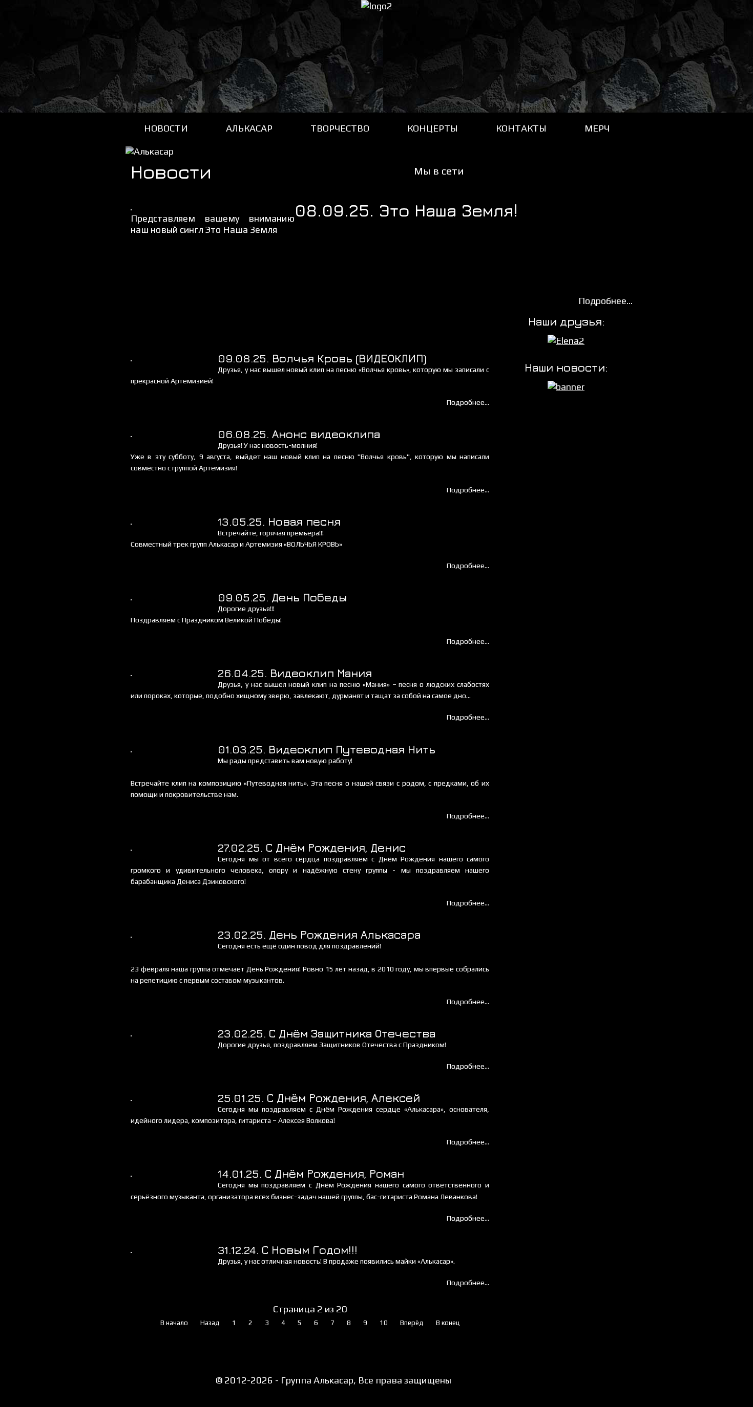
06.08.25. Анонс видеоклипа (299, 434)
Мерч (597, 128)
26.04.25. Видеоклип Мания (295, 673)
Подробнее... (605, 300)
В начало (174, 1323)
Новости (166, 128)
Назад (210, 1323)
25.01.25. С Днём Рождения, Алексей (319, 1098)
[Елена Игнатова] (566, 341)
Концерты (432, 128)
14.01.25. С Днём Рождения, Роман (311, 1173)
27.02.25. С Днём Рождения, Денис (312, 847)
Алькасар (249, 128)
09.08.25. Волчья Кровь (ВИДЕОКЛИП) (322, 358)
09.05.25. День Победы (282, 597)
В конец (448, 1323)
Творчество (339, 128)
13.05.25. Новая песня (279, 521)
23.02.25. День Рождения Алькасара (319, 934)
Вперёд (412, 1323)
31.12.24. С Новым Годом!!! (288, 1250)
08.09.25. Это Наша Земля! (406, 210)
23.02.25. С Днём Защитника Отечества (326, 1033)
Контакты (521, 128)
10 (384, 1323)
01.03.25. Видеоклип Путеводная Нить (326, 749)
